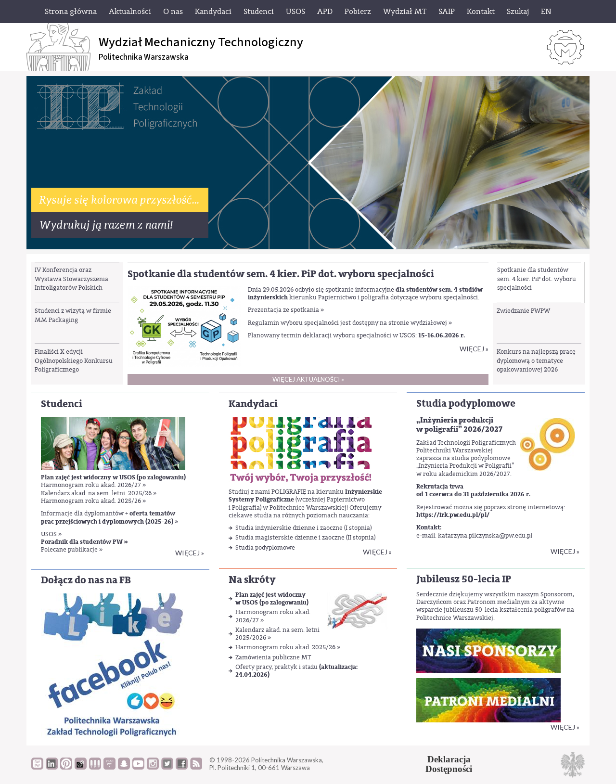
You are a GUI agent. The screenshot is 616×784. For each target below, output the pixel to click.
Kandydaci (253, 404)
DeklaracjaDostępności (448, 764)
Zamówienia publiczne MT (273, 657)
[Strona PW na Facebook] (182, 767)
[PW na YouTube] (138, 767)
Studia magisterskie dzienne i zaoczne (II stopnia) (305, 537)
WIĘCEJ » (565, 727)
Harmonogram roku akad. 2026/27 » (93, 485)
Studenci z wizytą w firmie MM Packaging (73, 315)
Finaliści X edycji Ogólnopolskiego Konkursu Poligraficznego (74, 360)
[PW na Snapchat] (124, 767)
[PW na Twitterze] (167, 767)
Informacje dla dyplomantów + (108, 513)
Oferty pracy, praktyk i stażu (296, 671)
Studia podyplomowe (265, 547)
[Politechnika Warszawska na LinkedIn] (52, 767)
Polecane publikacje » (72, 549)
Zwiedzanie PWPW (523, 311)
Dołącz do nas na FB (86, 580)
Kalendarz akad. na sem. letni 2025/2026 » (277, 634)
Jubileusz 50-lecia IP (463, 579)
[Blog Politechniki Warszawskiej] (109, 767)
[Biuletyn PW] (95, 767)
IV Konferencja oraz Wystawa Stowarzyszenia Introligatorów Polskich (71, 279)
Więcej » (474, 349)
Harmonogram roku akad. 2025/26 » (93, 501)
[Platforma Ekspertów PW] (81, 767)
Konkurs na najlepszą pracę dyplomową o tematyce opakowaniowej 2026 (536, 360)
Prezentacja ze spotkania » (286, 310)
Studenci (61, 404)
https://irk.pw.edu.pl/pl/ (452, 515)
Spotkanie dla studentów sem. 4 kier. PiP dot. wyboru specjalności (536, 279)
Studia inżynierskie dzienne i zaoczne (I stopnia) (303, 528)
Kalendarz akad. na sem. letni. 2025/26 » (98, 493)
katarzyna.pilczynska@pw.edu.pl (485, 535)
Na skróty (252, 580)
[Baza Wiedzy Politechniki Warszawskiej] (37, 767)
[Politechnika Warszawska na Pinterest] (66, 767)
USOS (49, 534)
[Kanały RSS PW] (196, 767)
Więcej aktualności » (308, 379)
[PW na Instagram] (153, 767)
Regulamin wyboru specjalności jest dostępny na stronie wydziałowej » (350, 323)
